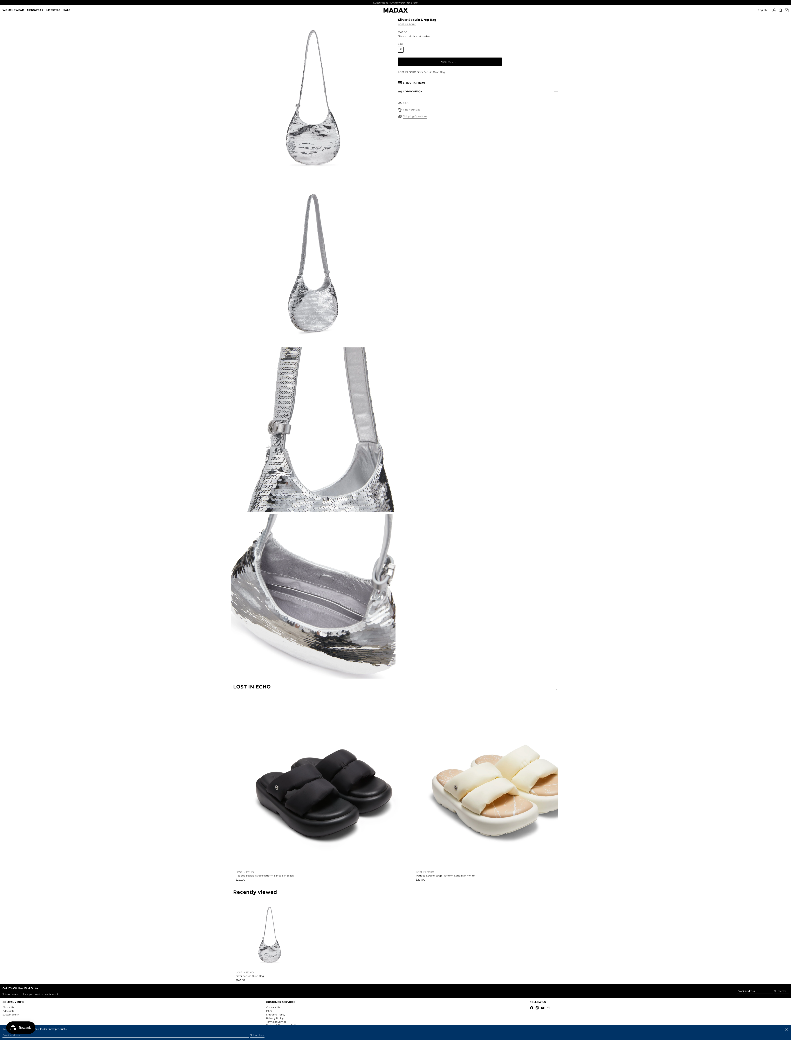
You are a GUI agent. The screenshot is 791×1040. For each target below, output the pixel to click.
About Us (8, 1007)
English (763, 10)
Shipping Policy (275, 1014)
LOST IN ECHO (407, 24)
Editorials (8, 1011)
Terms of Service (276, 1021)
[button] (780, 10)
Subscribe (780, 991)
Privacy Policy (275, 1018)
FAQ (269, 1011)
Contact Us (273, 1007)
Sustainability (10, 1014)
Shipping (402, 36)
